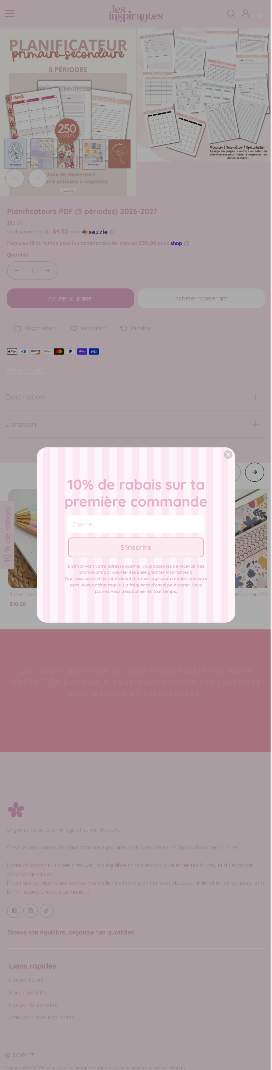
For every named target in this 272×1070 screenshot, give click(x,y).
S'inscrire (136, 547)
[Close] (228, 454)
